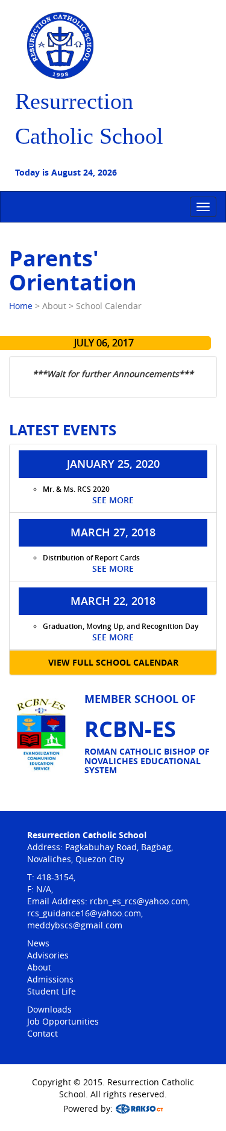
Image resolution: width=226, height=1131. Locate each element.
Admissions (50, 979)
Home (21, 305)
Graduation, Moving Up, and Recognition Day (120, 626)
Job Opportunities (63, 1021)
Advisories (48, 955)
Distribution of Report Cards (91, 558)
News (38, 943)
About (39, 967)
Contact (42, 1033)
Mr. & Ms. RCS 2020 (76, 489)
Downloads (49, 1009)
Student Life (51, 991)
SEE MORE (113, 500)
